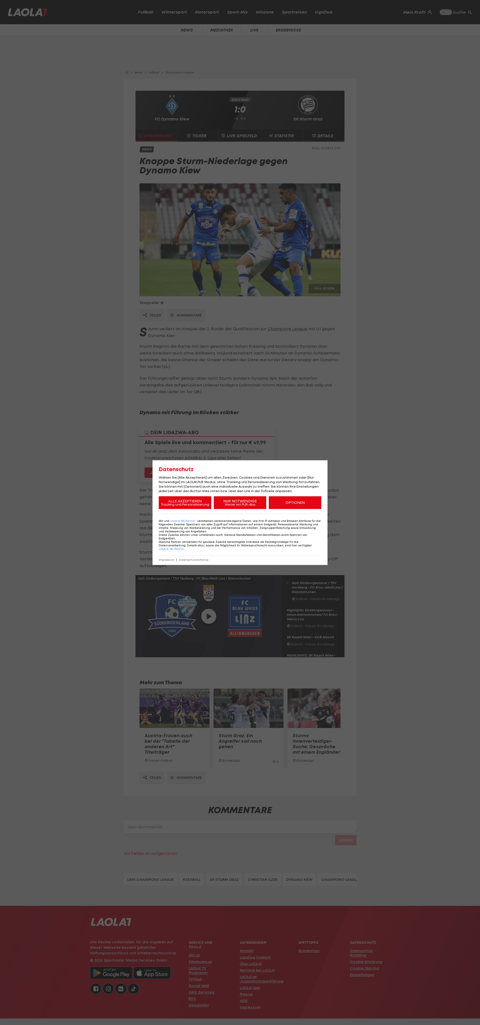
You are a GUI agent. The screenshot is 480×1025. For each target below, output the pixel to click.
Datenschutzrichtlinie (193, 559)
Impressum (166, 559)
